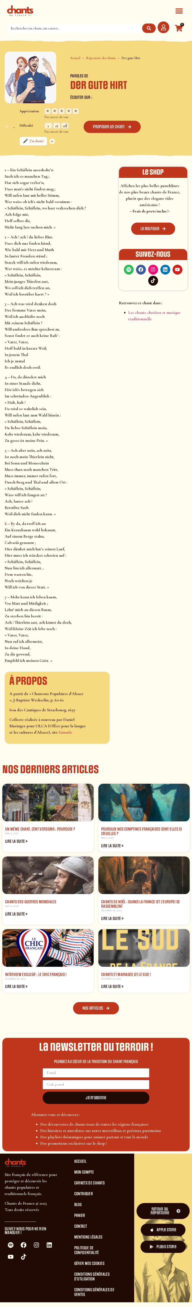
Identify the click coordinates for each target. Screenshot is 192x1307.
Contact (80, 1226)
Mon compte (84, 1172)
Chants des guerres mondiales (30, 901)
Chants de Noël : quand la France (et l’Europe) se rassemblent (140, 904)
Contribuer (83, 1193)
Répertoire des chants (101, 58)
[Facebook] (141, 270)
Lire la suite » (16, 841)
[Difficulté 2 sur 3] (57, 125)
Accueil (75, 58)
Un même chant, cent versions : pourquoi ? (40, 829)
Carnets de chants (89, 1183)
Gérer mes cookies (89, 1263)
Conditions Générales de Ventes (94, 1292)
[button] (179, 11)
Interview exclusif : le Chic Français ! (35, 974)
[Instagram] (153, 270)
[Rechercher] (149, 28)
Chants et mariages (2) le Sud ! (126, 974)
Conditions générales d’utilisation (92, 1277)
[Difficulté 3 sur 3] (65, 125)
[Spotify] (129, 270)
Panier (79, 1215)
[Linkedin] (165, 270)
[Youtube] (177, 270)
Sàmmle (65, 732)
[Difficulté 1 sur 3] (48, 125)
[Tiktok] (153, 281)
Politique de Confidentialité (86, 1250)
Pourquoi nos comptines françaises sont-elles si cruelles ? (141, 831)
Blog (77, 1204)
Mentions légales (88, 1237)
